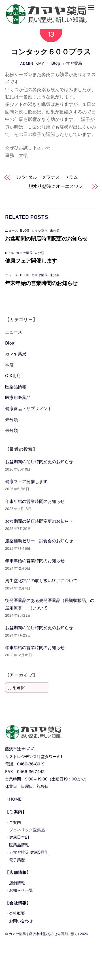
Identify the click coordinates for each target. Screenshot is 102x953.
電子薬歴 (17, 859)
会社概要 (17, 913)
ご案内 (15, 822)
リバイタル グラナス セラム (46, 177)
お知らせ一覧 (21, 890)
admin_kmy (32, 63)
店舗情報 (17, 882)
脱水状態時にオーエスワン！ (58, 186)
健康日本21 (19, 837)
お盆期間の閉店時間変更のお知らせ (46, 238)
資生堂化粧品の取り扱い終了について (41, 580)
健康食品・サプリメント (28, 408)
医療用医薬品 (18, 397)
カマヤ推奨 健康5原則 (28, 852)
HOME (15, 799)
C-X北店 (13, 375)
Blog (55, 63)
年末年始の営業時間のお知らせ (41, 283)
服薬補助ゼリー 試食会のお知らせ (39, 540)
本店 (9, 364)
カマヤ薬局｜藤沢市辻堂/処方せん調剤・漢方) (44, 934)
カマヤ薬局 (72, 63)
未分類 (55, 230)
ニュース (11, 230)
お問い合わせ (21, 920)
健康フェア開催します (31, 260)
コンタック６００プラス (51, 51)
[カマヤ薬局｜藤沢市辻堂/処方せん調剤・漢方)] (46, 22)
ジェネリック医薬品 (27, 829)
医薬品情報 (15, 386)
